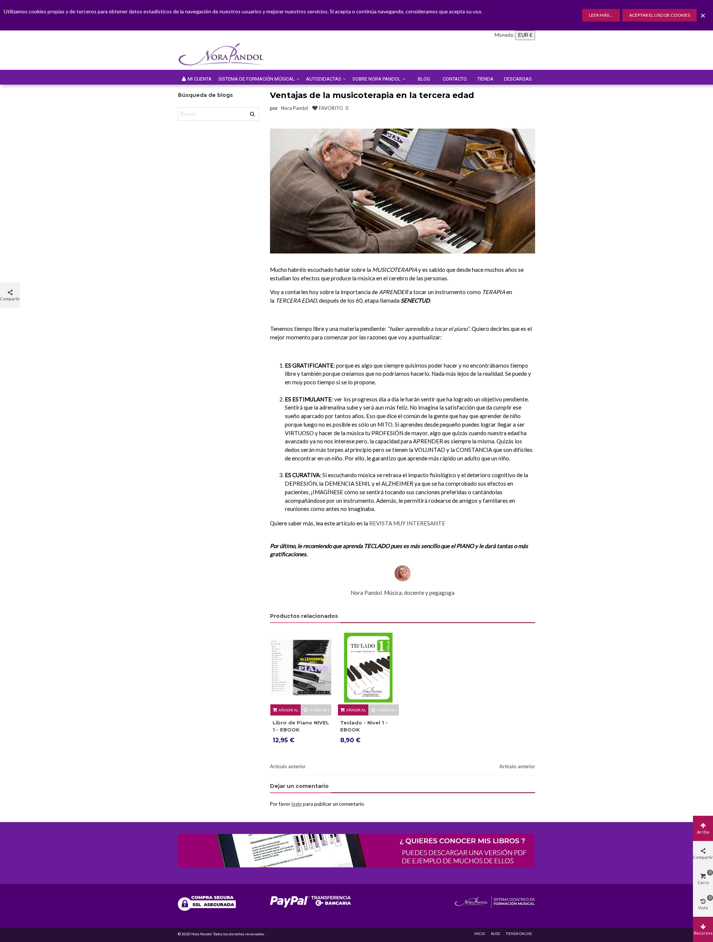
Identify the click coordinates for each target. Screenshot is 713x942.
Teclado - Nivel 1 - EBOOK (364, 726)
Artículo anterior (288, 766)
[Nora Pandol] (226, 55)
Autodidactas (323, 79)
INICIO (479, 934)
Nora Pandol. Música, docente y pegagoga (403, 592)
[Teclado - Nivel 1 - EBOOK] (368, 667)
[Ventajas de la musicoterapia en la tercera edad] (402, 190)
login (297, 804)
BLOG (495, 934)
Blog (424, 79)
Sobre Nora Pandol (376, 79)
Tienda (485, 79)
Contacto (455, 79)
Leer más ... (601, 15)
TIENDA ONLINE (519, 934)
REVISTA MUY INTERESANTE (407, 523)
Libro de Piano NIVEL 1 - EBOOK (301, 726)
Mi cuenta (200, 79)
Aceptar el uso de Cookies (659, 15)
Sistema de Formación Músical (256, 79)
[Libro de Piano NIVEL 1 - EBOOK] (300, 667)
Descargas (518, 79)
